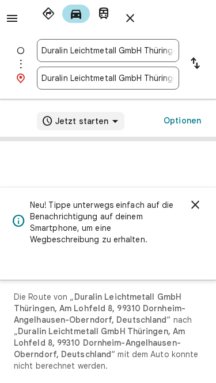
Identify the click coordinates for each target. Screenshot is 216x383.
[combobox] (108, 50)
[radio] (48, 13)
